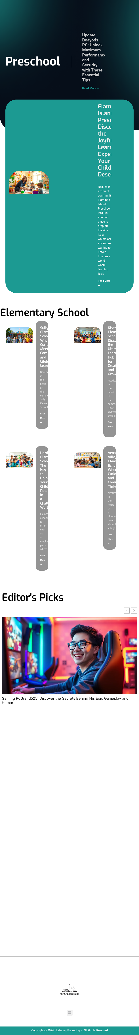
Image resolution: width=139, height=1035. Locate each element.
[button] (70, 1013)
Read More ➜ (91, 88)
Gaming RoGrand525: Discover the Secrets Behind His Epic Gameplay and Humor (65, 700)
